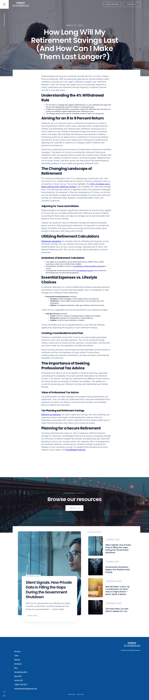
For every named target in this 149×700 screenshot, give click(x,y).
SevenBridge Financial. (76, 450)
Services (17, 651)
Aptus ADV (18, 676)
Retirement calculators (51, 241)
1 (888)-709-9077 (20, 684)
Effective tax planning (50, 415)
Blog (15, 668)
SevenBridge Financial (84, 270)
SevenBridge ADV (20, 672)
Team (16, 655)
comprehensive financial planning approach (89, 266)
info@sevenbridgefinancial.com (25, 688)
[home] (22, 4)
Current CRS (18, 680)
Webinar (17, 659)
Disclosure (18, 664)
